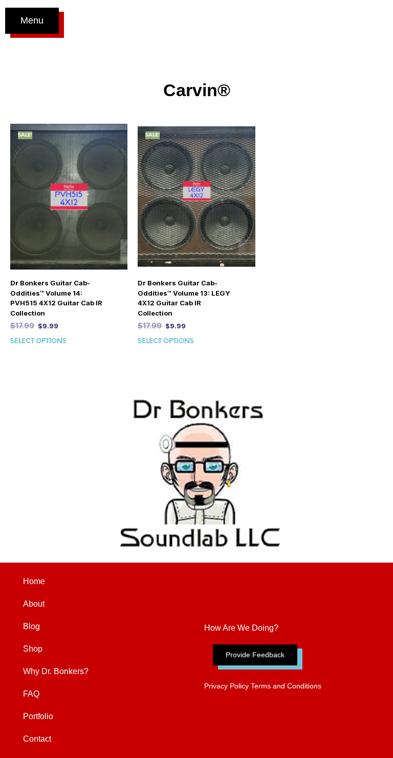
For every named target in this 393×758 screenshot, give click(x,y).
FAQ (31, 693)
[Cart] (377, 21)
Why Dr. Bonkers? (56, 671)
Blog (31, 626)
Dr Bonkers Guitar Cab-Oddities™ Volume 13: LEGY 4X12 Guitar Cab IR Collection (184, 298)
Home (34, 581)
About (34, 603)
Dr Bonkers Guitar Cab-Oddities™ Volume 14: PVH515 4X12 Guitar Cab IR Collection (56, 298)
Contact (37, 738)
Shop (32, 648)
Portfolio (38, 716)
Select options (38, 341)
